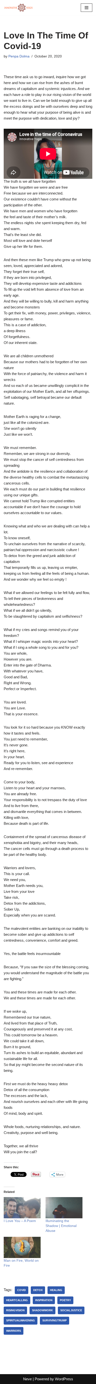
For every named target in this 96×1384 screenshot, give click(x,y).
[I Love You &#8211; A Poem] (22, 1207)
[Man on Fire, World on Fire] (22, 1247)
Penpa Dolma (19, 56)
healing (56, 1290)
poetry (65, 1300)
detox (38, 1290)
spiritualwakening (20, 1320)
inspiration (43, 1300)
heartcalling (17, 1300)
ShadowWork (42, 1310)
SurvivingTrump (54, 1320)
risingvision (15, 1310)
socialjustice (71, 1310)
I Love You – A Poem (20, 1221)
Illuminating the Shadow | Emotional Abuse (61, 1226)
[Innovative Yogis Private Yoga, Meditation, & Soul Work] (18, 7)
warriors (13, 1330)
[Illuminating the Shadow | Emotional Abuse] (64, 1207)
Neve (27, 1379)
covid (21, 1290)
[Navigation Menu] (86, 7)
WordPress (64, 1379)
